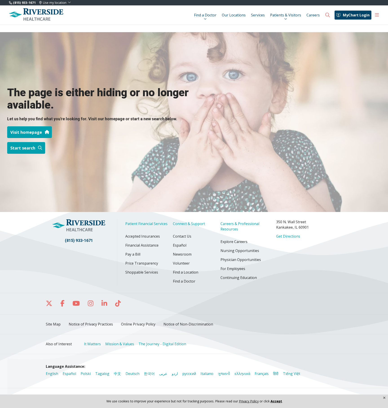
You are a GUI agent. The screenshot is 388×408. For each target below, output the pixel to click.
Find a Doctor (205, 15)
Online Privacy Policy (138, 324)
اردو (175, 373)
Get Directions (288, 236)
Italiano (207, 373)
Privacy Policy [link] (249, 401)
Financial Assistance (142, 245)
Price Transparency (141, 263)
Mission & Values (119, 343)
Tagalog (102, 373)
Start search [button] (22, 148)
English (52, 373)
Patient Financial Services (146, 223)
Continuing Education (238, 277)
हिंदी (275, 373)
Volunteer (181, 263)
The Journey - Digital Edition (162, 343)
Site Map (53, 324)
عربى (163, 373)
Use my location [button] (54, 2)
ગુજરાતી (224, 373)
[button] (377, 15)
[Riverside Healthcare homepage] (36, 15)
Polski (86, 373)
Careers (313, 15)
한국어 (149, 373)
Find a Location (185, 272)
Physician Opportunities (240, 259)
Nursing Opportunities (239, 250)
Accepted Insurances (142, 236)
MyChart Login (356, 15)
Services (258, 15)
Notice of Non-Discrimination (188, 324)
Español (179, 245)
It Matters (92, 343)
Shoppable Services (141, 272)
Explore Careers (233, 241)
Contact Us (182, 236)
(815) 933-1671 (24, 2)
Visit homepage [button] (26, 132)
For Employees (232, 268)
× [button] (384, 398)
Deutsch (132, 373)
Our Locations (234, 15)
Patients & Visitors (285, 15)
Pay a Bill (132, 254)
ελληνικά (242, 373)
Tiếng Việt (291, 373)
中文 (117, 373)
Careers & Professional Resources (239, 226)
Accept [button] (276, 401)
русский (189, 373)
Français (262, 373)
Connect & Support (189, 223)
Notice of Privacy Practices (91, 324)
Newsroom (182, 254)
